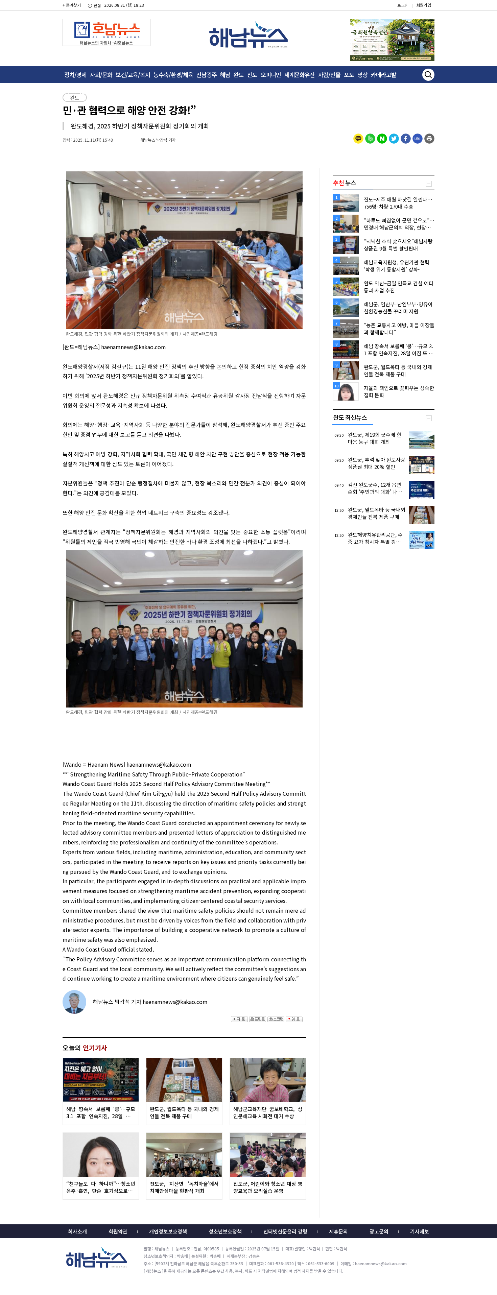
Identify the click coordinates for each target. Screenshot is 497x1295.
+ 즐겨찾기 (72, 5)
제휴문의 (338, 1231)
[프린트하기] (429, 138)
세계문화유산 (299, 74)
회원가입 (423, 5)
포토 (349, 74)
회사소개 (77, 1231)
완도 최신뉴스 (350, 417)
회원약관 (118, 1231)
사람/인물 (329, 74)
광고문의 (379, 1231)
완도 (239, 74)
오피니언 (271, 74)
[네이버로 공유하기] (382, 138)
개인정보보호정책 (168, 1231)
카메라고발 (383, 74)
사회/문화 (101, 74)
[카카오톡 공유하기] (358, 138)
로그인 (402, 5)
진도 (252, 74)
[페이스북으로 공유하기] (406, 138)
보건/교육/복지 (133, 74)
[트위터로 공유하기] (394, 138)
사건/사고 (75, 91)
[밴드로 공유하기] (370, 138)
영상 (362, 74)
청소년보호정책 (225, 1231)
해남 (225, 74)
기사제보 (419, 1231)
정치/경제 (75, 74)
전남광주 (206, 74)
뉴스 (344, 182)
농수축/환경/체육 (173, 74)
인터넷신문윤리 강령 (285, 1231)
